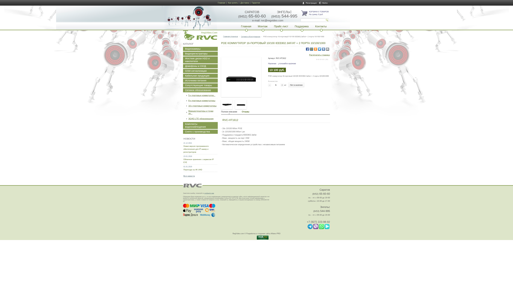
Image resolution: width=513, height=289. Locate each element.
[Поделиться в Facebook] (307, 49)
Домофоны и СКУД (195, 66)
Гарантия (256, 3)
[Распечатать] (327, 49)
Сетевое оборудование (198, 90)
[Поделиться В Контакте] (323, 49)
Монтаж (262, 26)
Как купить (233, 3)
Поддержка (302, 26)
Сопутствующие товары (198, 85)
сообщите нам (209, 193)
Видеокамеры (193, 48)
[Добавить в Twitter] (319, 49)
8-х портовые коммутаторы (201, 101)
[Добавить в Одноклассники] (315, 49)
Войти (325, 3)
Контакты (321, 26)
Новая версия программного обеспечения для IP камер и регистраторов (196, 149)
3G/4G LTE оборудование (201, 119)
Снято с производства (197, 131)
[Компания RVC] (199, 18)
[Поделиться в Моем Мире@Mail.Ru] (311, 49)
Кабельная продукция (197, 75)
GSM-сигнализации (196, 71)
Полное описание (229, 112)
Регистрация (311, 3)
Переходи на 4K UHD (192, 170)
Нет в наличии (296, 85)
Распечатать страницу (319, 55)
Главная (221, 3)
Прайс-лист (281, 26)
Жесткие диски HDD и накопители (197, 60)
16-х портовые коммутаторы (202, 106)
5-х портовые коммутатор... (201, 95)
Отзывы (245, 112)
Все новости (189, 176)
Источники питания (195, 80)
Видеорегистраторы (196, 53)
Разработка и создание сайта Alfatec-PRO (263, 234)
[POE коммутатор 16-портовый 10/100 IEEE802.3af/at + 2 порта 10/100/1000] (241, 91)
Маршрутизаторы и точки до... (200, 112)
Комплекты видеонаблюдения (195, 125)
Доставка (244, 3)
